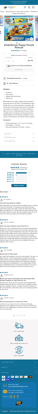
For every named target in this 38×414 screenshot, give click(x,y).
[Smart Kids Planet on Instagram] (10, 396)
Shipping (13, 55)
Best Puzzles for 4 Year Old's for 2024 (17, 11)
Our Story (7, 133)
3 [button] (19, 315)
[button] (10, 173)
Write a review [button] (19, 185)
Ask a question (9, 141)
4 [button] (21, 43)
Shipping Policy (10, 137)
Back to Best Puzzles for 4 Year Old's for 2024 (20, 154)
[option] (19, 2)
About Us (5, 367)
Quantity (9, 57)
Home (2, 11)
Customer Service (8, 362)
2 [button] (18, 43)
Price (31, 57)
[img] (4, 197)
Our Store (5, 372)
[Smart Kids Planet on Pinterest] (18, 396)
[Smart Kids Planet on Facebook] (14, 396)
